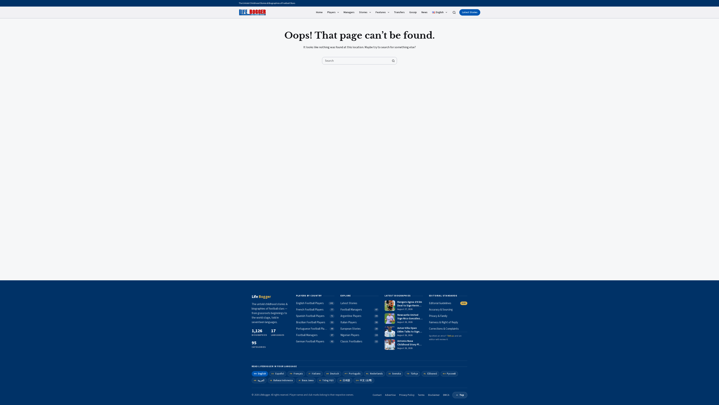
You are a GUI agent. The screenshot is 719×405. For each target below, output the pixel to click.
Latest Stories (469, 12)
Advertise (390, 395)
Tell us (450, 336)
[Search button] (393, 60)
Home (319, 12)
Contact (377, 395)
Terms (421, 395)
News (424, 12)
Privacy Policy (406, 395)
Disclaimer (434, 395)
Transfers (399, 12)
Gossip (413, 12)
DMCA (446, 395)
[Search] (454, 12)
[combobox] (356, 60)
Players (331, 12)
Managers (349, 12)
